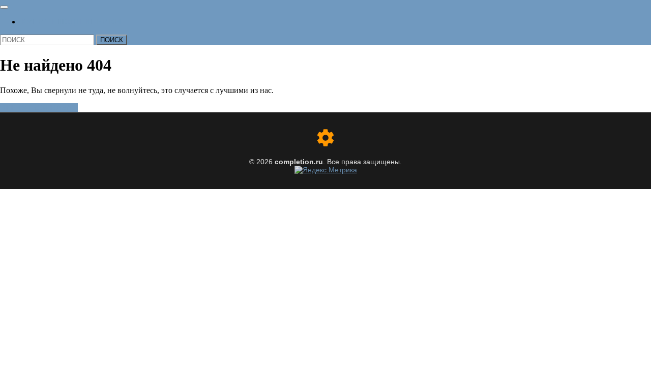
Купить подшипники (70, 21)
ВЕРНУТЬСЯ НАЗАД (39, 107)
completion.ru (299, 162)
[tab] (4, 7)
